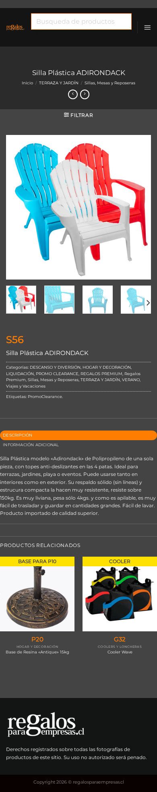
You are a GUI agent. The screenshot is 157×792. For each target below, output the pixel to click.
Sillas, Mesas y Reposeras (110, 83)
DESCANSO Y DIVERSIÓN (55, 367)
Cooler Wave (119, 652)
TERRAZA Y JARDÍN (58, 83)
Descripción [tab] (17, 435)
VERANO (131, 380)
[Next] (138, 207)
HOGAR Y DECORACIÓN (107, 367)
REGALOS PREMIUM (101, 374)
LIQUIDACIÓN (20, 374)
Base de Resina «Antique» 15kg (37, 652)
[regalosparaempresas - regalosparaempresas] (15, 27)
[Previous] (19, 207)
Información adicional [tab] (31, 445)
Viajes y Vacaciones (25, 386)
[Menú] (147, 27)
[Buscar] (40, 35)
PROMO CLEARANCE (57, 374)
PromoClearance (45, 396)
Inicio (27, 83)
